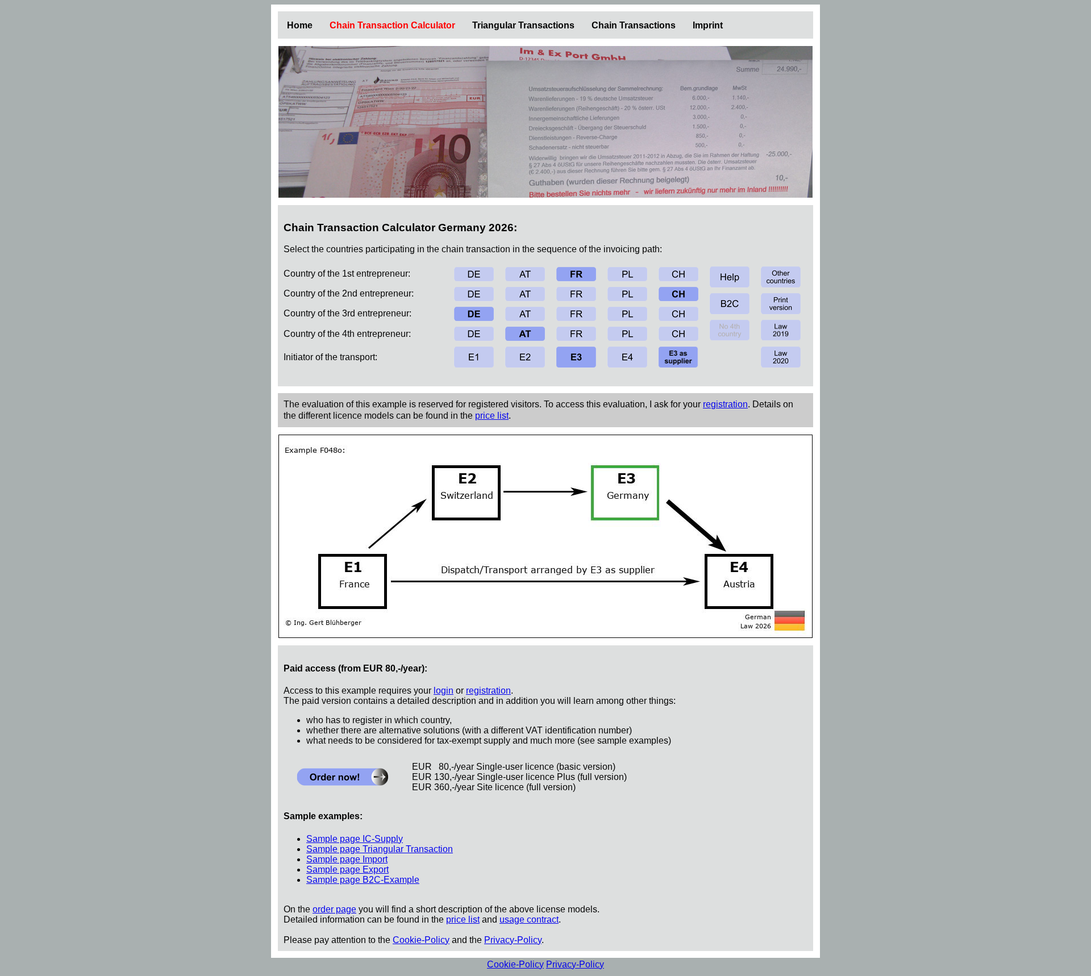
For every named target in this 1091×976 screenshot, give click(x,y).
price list (492, 415)
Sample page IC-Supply (354, 839)
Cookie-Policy (421, 940)
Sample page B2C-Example (362, 880)
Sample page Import (347, 859)
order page (334, 909)
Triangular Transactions (523, 25)
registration (725, 404)
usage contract (529, 919)
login (443, 690)
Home (300, 25)
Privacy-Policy (513, 940)
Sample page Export (347, 869)
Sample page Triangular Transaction (379, 849)
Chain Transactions (634, 25)
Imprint (708, 25)
